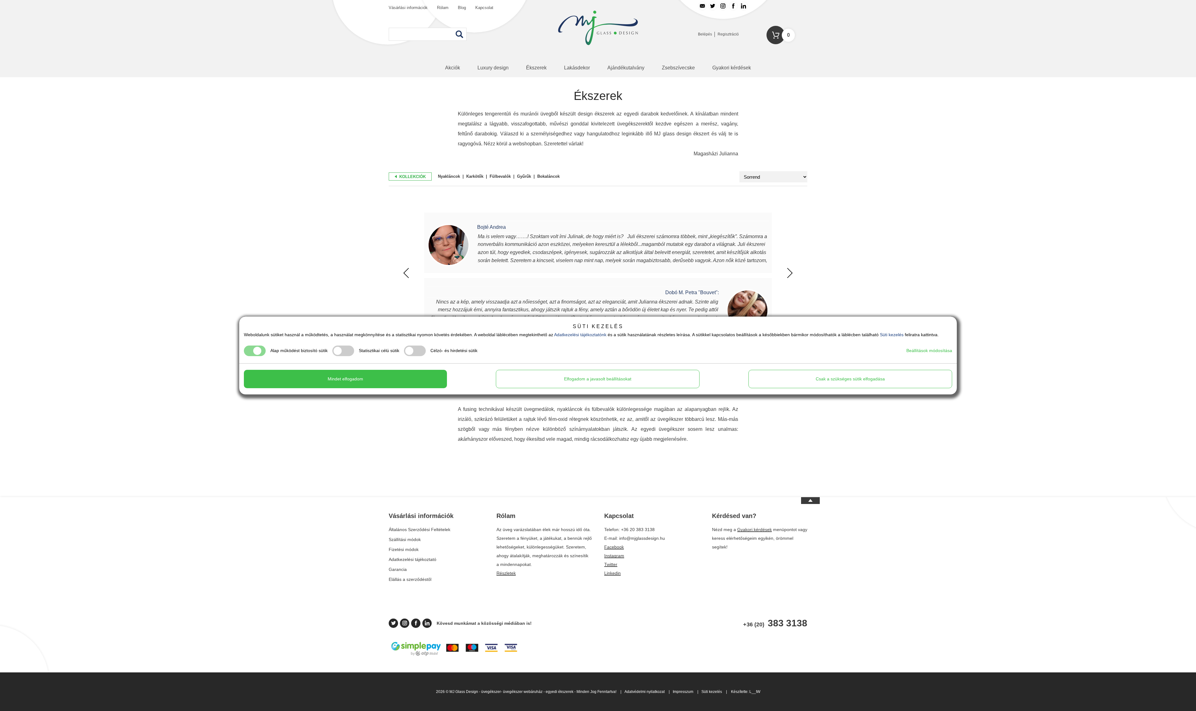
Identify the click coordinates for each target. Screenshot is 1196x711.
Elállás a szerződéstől (410, 579)
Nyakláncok (449, 176)
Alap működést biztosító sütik (299, 350)
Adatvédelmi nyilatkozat (644, 692)
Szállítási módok (405, 539)
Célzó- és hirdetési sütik (453, 350)
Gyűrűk (524, 176)
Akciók (452, 67)
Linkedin (612, 573)
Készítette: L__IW (745, 692)
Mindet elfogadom (345, 378)
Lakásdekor (577, 67)
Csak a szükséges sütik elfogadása (850, 378)
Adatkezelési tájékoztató (412, 559)
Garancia (398, 569)
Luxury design (493, 67)
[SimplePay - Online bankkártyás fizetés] (454, 655)
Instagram (614, 555)
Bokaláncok (548, 176)
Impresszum (683, 692)
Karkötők (474, 176)
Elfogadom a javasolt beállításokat (597, 378)
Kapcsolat (484, 7)
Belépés (705, 34)
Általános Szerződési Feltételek (419, 529)
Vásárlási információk (408, 7)
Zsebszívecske (678, 67)
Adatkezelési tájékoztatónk (580, 334)
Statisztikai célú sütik (379, 350)
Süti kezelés (711, 692)
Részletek (506, 573)
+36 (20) (775, 623)
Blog (462, 7)
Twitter (610, 564)
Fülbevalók (500, 176)
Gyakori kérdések (731, 67)
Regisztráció (728, 34)
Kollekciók (412, 176)
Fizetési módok (404, 549)
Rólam (442, 7)
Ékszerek (536, 67)
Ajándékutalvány (625, 67)
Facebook (614, 546)
